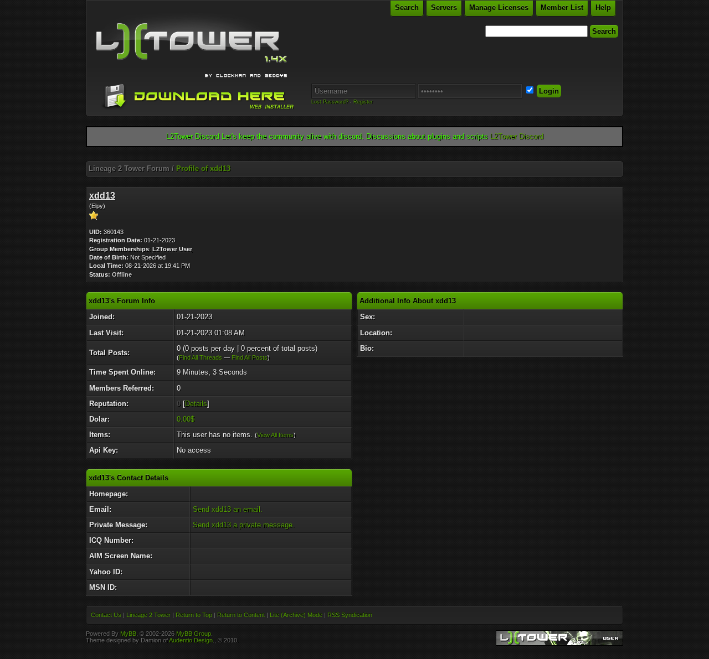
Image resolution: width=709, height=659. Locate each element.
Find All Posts (250, 357)
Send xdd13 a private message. (244, 525)
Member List (562, 7)
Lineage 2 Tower (148, 614)
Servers (444, 7)
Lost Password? (329, 102)
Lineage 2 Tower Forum (129, 168)
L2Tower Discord (516, 136)
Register (363, 102)
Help (603, 7)
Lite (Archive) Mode (296, 614)
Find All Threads (200, 357)
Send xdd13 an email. (228, 509)
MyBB (128, 633)
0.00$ (185, 419)
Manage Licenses (498, 7)
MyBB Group (193, 633)
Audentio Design (191, 640)
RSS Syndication (349, 614)
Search (407, 7)
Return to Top (194, 614)
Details (196, 403)
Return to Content (241, 614)
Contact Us (106, 614)
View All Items (275, 435)
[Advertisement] (354, 157)
